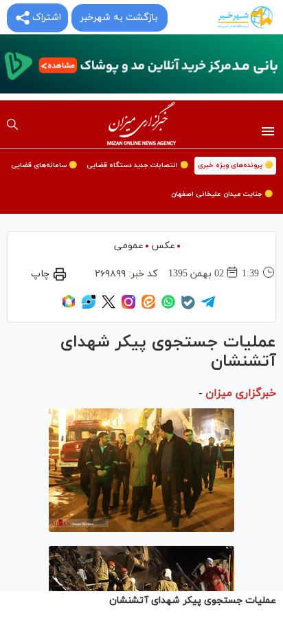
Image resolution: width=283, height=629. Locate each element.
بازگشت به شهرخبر (119, 17)
